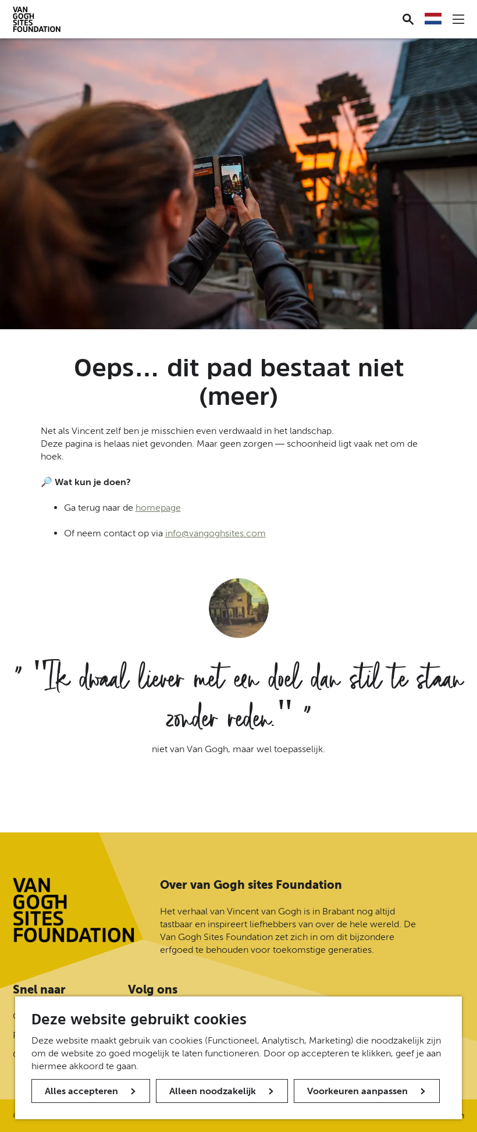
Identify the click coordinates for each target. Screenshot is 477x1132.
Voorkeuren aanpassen (357, 1091)
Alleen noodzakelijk (212, 1091)
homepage (158, 507)
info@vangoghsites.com (215, 533)
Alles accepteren (81, 1091)
